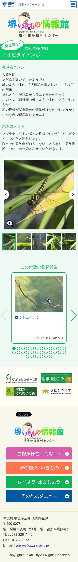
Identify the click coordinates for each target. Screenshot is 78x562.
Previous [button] (5, 195)
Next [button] (72, 195)
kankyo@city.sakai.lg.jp (31, 545)
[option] (39, 195)
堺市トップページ (29, 4)
